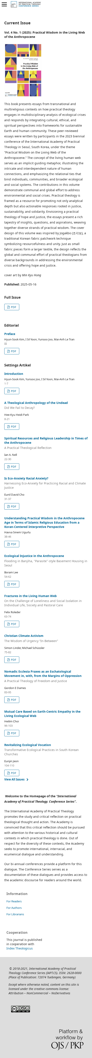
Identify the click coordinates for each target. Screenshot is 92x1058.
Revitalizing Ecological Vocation (41, 749)
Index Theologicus (19, 948)
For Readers (14, 901)
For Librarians (15, 914)
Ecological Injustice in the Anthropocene (45, 560)
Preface (9, 334)
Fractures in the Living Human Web (43, 600)
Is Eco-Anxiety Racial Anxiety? (45, 483)
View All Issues (14, 779)
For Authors (14, 908)
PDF (13, 307)
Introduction (13, 374)
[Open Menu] (4, 4)
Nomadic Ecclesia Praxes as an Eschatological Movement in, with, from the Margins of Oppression (43, 676)
